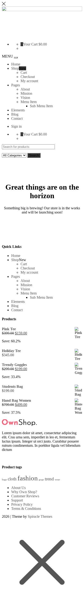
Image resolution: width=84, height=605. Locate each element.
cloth (12, 478)
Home (15, 64)
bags (4, 479)
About (25, 89)
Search (34, 155)
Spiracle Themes (40, 516)
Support (17, 500)
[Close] (4, 4)
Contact (17, 118)
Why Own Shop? (24, 492)
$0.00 (42, 44)
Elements (18, 110)
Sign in (16, 126)
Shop (15, 68)
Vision (25, 98)
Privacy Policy (22, 504)
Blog (14, 114)
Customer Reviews (25, 496)
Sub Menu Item (41, 106)
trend (49, 478)
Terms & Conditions (26, 509)
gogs (41, 479)
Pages (15, 85)
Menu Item (29, 102)
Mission (26, 93)
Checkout (28, 77)
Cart (24, 72)
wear (57, 479)
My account (29, 81)
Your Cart (30, 44)
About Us (18, 488)
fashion (28, 478)
